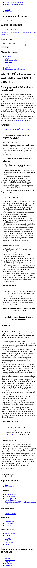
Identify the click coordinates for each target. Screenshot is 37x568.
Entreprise (8, 62)
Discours (8, 525)
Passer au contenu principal (14, 2)
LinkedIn (8, 541)
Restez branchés (10, 533)
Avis (6, 485)
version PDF (9, 302)
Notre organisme (10, 494)
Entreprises (8, 67)
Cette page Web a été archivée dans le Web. (15, 129)
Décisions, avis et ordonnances (15, 69)
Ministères (8, 11)
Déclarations (9, 523)
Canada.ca (8, 8)
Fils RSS (8, 544)
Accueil (7, 65)
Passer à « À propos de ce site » (15, 4)
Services (7, 10)
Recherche (5, 47)
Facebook (8, 535)
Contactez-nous (10, 512)
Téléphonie (8, 56)
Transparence (9, 487)
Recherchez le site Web (8, 43)
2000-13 (10, 255)
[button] (11, 29)
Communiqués (9, 522)
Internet (7, 58)
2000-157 (14, 434)
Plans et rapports (10, 498)
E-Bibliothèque (10, 496)
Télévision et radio (11, 60)
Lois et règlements (11, 500)
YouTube (8, 539)
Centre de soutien (10, 514)
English (11, 20)
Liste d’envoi (9, 543)
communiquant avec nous (21, 120)
